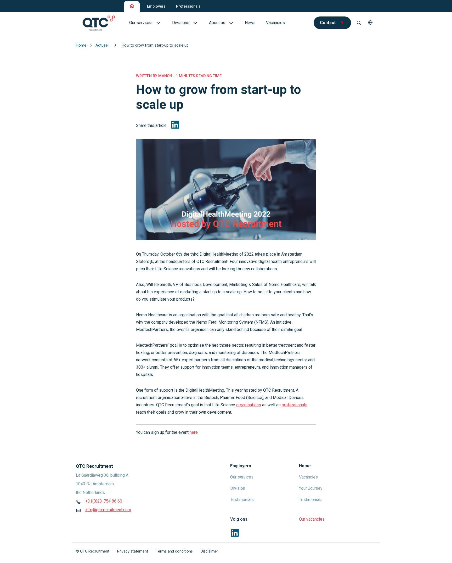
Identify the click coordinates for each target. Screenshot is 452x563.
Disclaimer (209, 551)
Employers (156, 6)
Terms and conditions (174, 551)
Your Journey (311, 488)
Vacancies (308, 477)
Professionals (188, 6)
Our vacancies (312, 519)
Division (237, 488)
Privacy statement (132, 551)
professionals (294, 404)
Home (81, 45)
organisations (248, 404)
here (194, 432)
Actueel (102, 45)
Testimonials (242, 499)
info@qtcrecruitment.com (108, 509)
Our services (241, 477)
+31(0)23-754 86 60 (103, 501)
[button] (370, 23)
